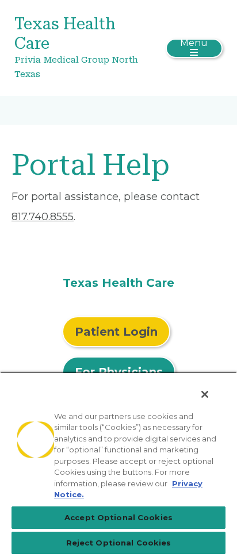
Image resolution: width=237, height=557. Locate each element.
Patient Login (116, 332)
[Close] (204, 394)
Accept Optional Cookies (118, 517)
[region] (118, 464)
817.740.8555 (43, 216)
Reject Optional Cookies (118, 542)
